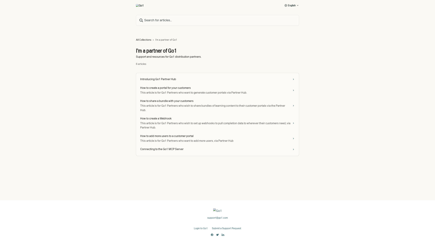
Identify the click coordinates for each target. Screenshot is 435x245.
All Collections (143, 39)
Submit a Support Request (226, 228)
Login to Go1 (201, 228)
